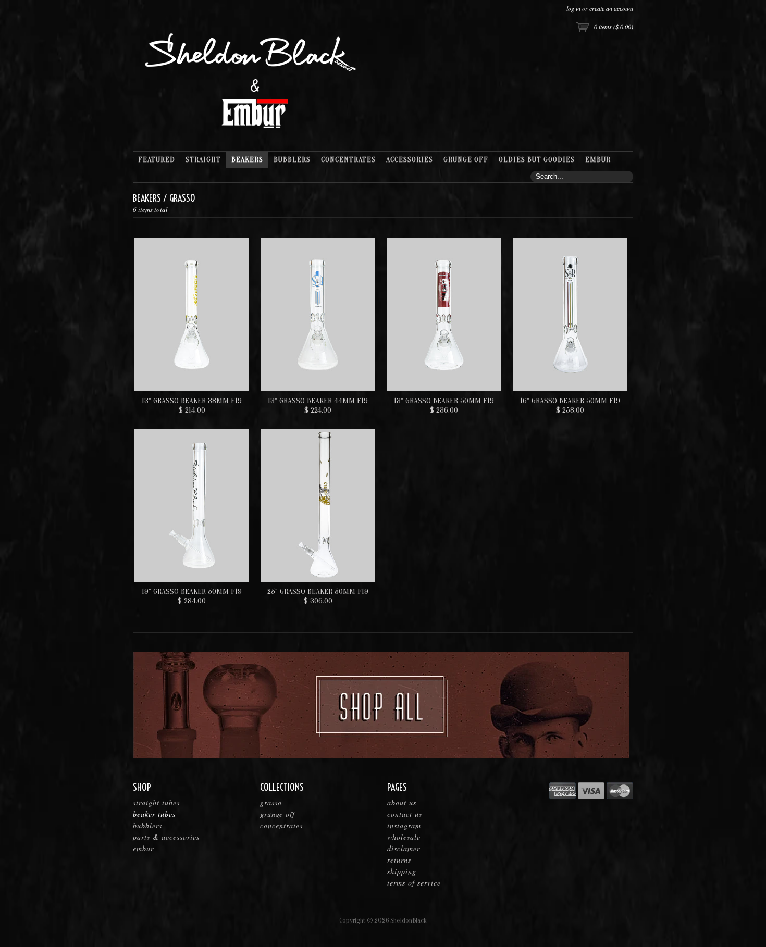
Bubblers (147, 825)
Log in (573, 8)
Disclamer (403, 848)
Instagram (404, 825)
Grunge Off (277, 814)
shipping (401, 871)
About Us (401, 802)
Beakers (147, 198)
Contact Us (404, 814)
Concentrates (281, 825)
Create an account (611, 8)
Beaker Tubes (154, 814)
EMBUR (143, 848)
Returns (399, 860)
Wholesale (404, 837)
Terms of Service (414, 883)
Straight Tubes (156, 802)
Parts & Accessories (166, 837)
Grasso (271, 802)
